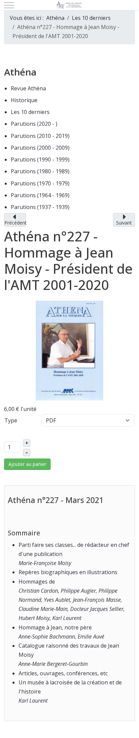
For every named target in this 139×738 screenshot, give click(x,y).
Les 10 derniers (30, 112)
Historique (24, 100)
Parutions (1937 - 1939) (40, 207)
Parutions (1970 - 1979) (40, 183)
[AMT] (69, 5)
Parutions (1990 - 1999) (40, 159)
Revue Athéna (28, 88)
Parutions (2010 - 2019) (40, 136)
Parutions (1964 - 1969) (40, 195)
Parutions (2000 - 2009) (40, 147)
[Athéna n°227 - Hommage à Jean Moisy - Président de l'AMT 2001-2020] (69, 350)
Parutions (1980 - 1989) (40, 171)
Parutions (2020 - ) (34, 123)
